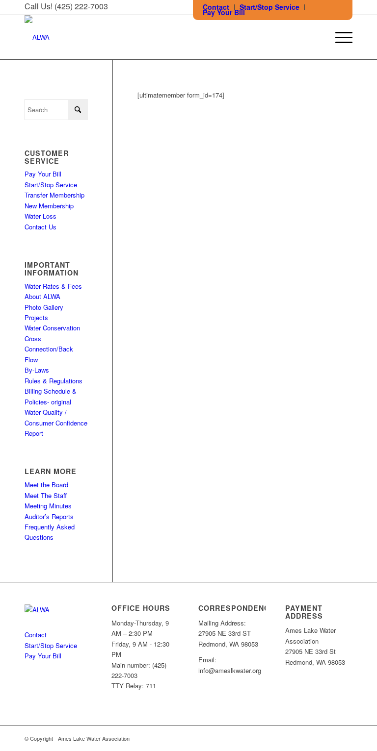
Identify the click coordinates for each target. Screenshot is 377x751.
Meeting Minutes (48, 505)
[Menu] (338, 37)
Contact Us (40, 226)
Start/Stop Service (51, 184)
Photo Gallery (44, 307)
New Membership (49, 205)
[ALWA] (37, 37)
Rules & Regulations (53, 380)
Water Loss (40, 216)
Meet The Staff (46, 495)
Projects (36, 317)
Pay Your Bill (224, 12)
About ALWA (42, 296)
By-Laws (37, 370)
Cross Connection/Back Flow (49, 349)
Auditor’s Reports (49, 516)
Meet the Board (46, 484)
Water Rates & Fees (53, 286)
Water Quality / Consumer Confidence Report (56, 422)
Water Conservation (52, 327)
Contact (36, 634)
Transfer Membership (54, 195)
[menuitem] (270, 7)
